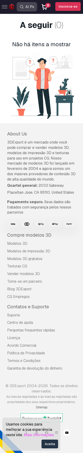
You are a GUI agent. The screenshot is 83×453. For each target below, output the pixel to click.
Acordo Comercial (21, 345)
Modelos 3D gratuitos (24, 258)
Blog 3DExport (19, 289)
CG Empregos (18, 296)
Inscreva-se (68, 6)
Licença (13, 337)
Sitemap (41, 407)
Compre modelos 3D (29, 235)
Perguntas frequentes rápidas (31, 330)
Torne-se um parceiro (24, 281)
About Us (17, 134)
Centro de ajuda (20, 322)
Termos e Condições (24, 360)
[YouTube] (66, 433)
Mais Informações (39, 434)
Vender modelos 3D (23, 273)
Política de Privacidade (26, 353)
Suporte (13, 315)
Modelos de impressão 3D (28, 251)
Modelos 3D (17, 243)
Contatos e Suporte (28, 307)
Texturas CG (17, 266)
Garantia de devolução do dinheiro (34, 368)
